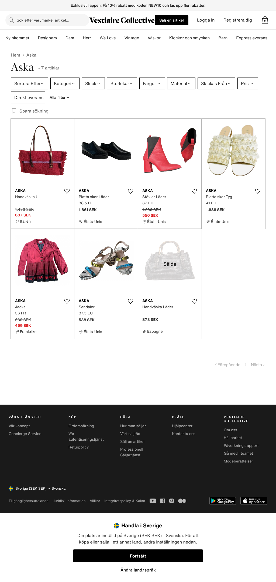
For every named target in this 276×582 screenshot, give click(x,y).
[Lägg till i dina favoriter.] (67, 191)
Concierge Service (25, 434)
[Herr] (95, 38)
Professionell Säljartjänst (131, 452)
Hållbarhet (233, 438)
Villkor (95, 500)
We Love (108, 38)
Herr (87, 38)
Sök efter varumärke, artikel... (43, 20)
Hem (15, 55)
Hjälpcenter (182, 426)
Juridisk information (69, 500)
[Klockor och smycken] (214, 38)
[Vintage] (143, 38)
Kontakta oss (183, 434)
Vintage (132, 38)
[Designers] (61, 38)
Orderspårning (81, 426)
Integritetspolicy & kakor (124, 500)
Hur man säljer (133, 426)
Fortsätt (138, 556)
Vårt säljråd (130, 434)
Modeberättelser (238, 461)
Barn (222, 38)
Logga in (206, 20)
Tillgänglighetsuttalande (29, 500)
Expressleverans (251, 38)
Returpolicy (78, 447)
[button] (265, 20)
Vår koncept (19, 426)
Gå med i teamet (238, 453)
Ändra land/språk (138, 570)
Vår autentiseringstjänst (86, 436)
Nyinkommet (17, 38)
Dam (69, 38)
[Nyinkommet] (33, 38)
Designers (47, 38)
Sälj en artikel (171, 20)
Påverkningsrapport (241, 445)
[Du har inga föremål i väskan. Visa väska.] (265, 20)
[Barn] (232, 38)
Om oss (230, 430)
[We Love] (120, 38)
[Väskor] (165, 38)
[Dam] (78, 38)
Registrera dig (237, 20)
